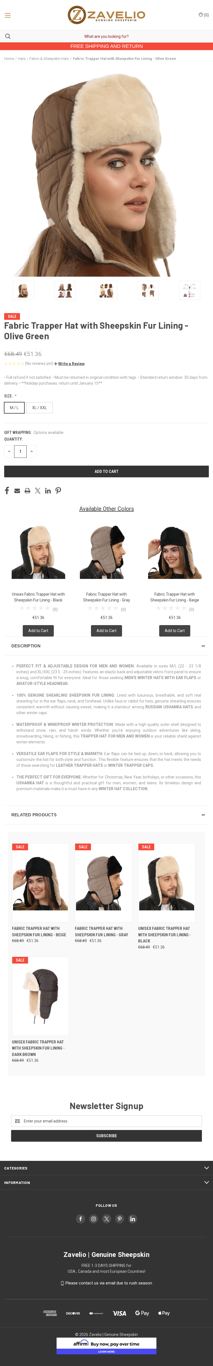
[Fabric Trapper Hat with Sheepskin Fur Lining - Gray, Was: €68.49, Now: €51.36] (103, 883)
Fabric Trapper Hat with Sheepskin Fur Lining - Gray (101, 931)
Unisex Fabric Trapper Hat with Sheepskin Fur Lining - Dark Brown (38, 1048)
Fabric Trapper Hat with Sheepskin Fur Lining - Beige (39, 931)
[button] (69, 364)
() (206, 15)
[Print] (27, 491)
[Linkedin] (48, 491)
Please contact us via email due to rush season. (109, 1283)
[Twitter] (37, 491)
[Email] (17, 491)
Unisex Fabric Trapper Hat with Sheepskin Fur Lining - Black (164, 935)
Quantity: (13, 439)
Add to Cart (38, 630)
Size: (8, 396)
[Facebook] (7, 491)
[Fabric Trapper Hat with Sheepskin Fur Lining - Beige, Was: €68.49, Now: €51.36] (40, 883)
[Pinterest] (58, 491)
